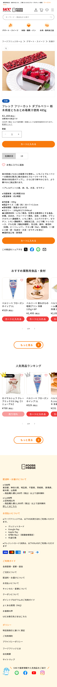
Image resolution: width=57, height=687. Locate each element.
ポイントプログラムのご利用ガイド (19, 599)
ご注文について (10, 572)
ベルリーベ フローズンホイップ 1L (13, 305)
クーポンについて (11, 594)
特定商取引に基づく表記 (14, 630)
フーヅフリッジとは (12, 648)
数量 (4, 128)
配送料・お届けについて (14, 577)
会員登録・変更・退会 (13, 566)
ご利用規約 (8, 636)
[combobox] (26, 17)
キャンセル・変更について (15, 588)
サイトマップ (9, 659)
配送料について (7, 124)
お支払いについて (11, 583)
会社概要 (7, 654)
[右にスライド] (35, 329)
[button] (52, 10)
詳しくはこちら (10, 506)
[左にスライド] (22, 329)
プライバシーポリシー (13, 641)
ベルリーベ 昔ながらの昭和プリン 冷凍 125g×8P (37, 306)
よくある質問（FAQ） (13, 605)
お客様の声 (8, 611)
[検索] (51, 17)
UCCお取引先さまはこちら (15, 616)
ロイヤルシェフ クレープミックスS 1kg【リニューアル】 (13, 401)
